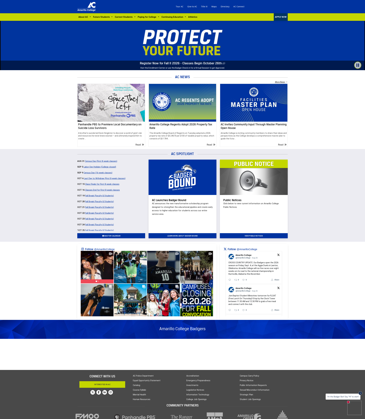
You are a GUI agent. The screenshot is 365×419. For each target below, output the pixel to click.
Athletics (192, 17)
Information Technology (197, 394)
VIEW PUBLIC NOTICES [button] (254, 236)
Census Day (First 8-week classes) (101, 161)
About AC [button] (83, 17)
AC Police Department (143, 376)
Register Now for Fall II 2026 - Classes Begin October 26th (181, 63)
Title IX (204, 6)
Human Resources (141, 399)
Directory (225, 6)
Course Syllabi (139, 390)
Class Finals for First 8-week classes (102, 184)
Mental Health (139, 394)
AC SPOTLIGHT (182, 153)
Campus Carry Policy (249, 376)
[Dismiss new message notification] (360, 393)
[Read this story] (111, 103)
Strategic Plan (246, 394)
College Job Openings (196, 399)
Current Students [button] (124, 17)
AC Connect (238, 6)
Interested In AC (102, 384)
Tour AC (179, 6)
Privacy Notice (246, 380)
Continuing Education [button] (172, 17)
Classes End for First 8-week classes (102, 190)
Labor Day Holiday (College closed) (100, 167)
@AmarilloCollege (104, 249)
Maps (214, 6)
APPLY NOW (281, 17)
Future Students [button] (102, 17)
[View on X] (278, 255)
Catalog (136, 385)
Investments (192, 385)
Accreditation (192, 376)
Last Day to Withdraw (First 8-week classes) (104, 178)
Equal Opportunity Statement (146, 380)
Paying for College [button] (147, 17)
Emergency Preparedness (198, 380)
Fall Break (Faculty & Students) (99, 196)
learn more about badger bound (182, 236)
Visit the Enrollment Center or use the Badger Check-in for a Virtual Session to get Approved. (182, 68)
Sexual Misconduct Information (254, 390)
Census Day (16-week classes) (98, 173)
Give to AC (192, 6)
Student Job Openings (250, 399)
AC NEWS (182, 77)
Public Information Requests (253, 385)
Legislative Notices (195, 390)
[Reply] (229, 280)
